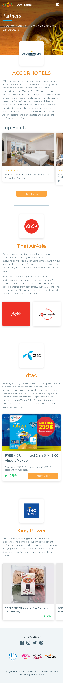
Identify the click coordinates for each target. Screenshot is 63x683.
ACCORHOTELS (31, 73)
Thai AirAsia (31, 246)
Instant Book (43, 475)
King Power (31, 530)
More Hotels (31, 193)
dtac (31, 375)
